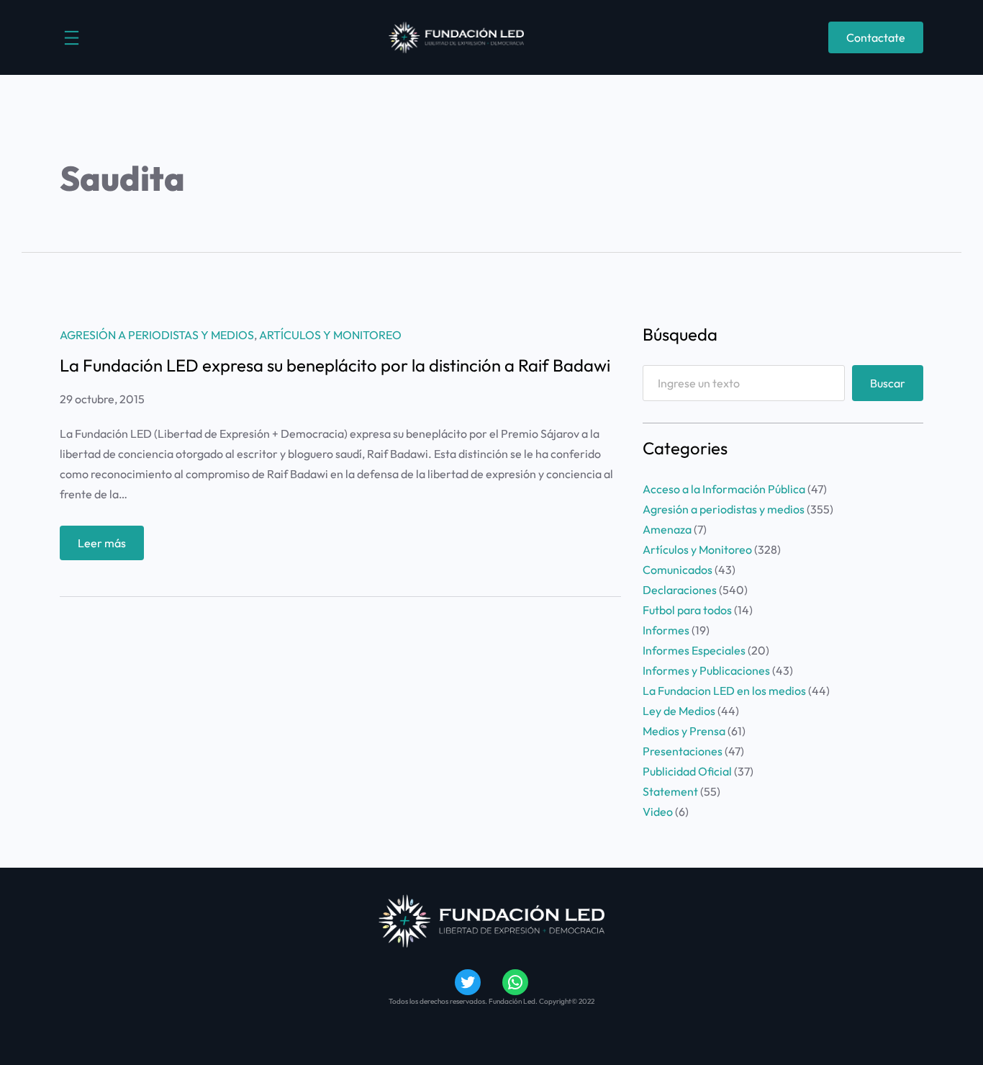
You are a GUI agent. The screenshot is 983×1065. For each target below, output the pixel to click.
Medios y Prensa (684, 731)
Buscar (887, 383)
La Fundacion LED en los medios (724, 690)
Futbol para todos (687, 610)
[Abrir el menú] (71, 38)
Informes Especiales (694, 650)
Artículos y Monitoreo (330, 335)
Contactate (875, 37)
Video (658, 811)
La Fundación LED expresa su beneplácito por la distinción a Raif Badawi (335, 365)
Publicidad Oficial (687, 771)
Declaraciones (680, 590)
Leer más (111, 547)
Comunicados (677, 569)
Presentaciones (682, 751)
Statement (670, 791)
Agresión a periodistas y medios (157, 335)
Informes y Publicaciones (706, 670)
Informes (666, 630)
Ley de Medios (679, 711)
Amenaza (667, 529)
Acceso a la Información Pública (724, 489)
